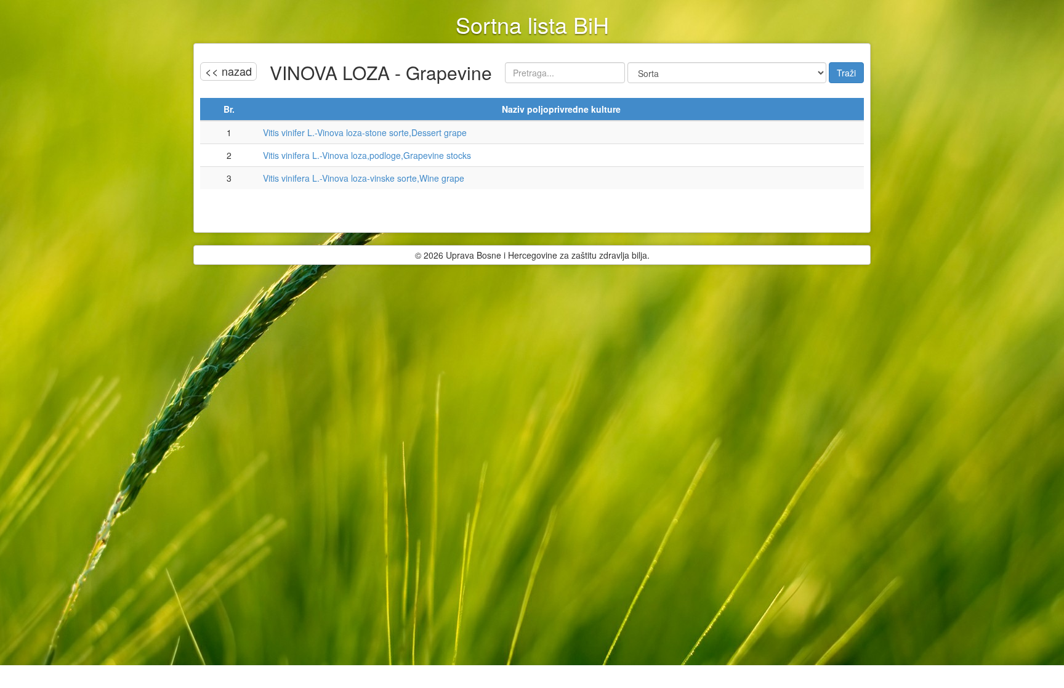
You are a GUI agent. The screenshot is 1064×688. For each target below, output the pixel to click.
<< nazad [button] (228, 71)
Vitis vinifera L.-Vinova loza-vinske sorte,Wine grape (363, 178)
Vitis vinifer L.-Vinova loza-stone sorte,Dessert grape (365, 132)
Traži (846, 73)
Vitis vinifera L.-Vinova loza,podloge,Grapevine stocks (367, 155)
